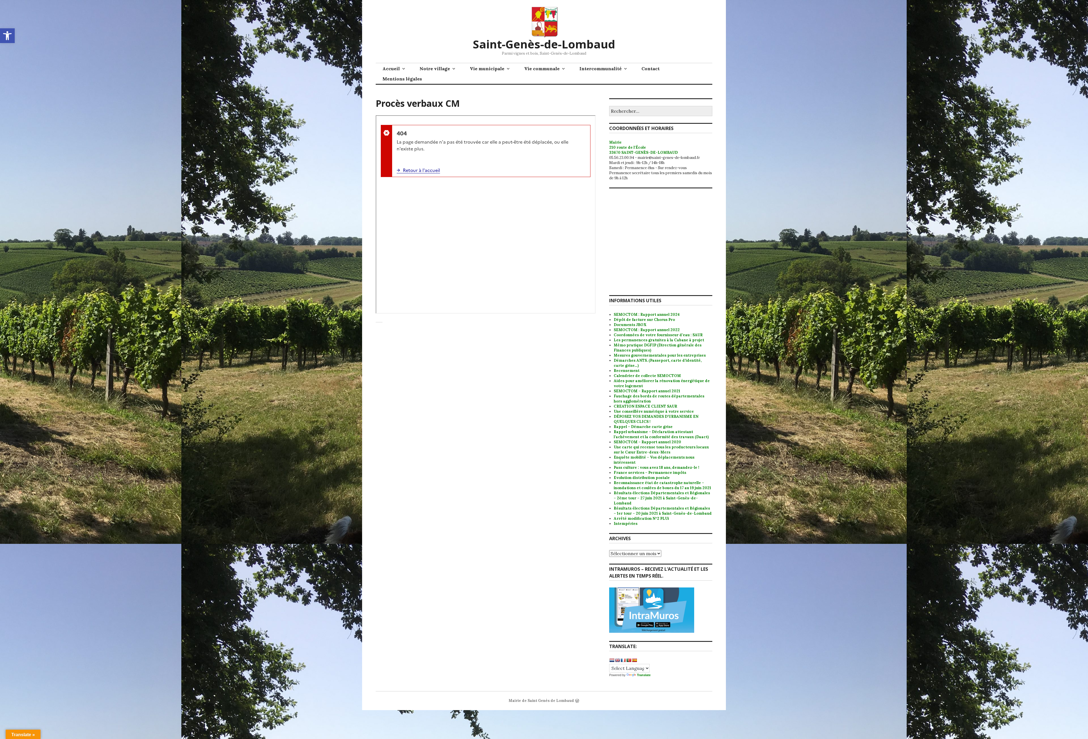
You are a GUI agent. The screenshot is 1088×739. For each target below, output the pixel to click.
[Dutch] (611, 660)
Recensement (626, 370)
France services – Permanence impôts (650, 472)
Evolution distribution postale (642, 477)
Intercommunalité (600, 68)
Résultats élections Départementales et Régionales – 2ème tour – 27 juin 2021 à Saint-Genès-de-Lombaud (662, 498)
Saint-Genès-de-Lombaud (544, 44)
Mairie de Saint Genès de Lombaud (541, 700)
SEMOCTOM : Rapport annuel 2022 (647, 329)
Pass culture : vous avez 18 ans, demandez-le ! (656, 467)
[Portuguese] (628, 660)
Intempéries (626, 523)
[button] (7, 35)
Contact (650, 68)
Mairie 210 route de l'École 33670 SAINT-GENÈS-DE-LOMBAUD (643, 147)
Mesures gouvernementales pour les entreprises (660, 355)
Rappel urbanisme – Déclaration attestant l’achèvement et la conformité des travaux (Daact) (661, 434)
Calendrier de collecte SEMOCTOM (647, 375)
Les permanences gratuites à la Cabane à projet (659, 340)
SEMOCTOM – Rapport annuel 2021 (647, 391)
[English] (617, 660)
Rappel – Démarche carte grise (643, 426)
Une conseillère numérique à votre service (654, 411)
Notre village (435, 68)
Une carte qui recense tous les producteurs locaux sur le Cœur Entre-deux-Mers (661, 450)
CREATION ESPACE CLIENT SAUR (645, 406)
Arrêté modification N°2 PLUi (641, 518)
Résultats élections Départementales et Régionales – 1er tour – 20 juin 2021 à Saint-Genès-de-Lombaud (663, 511)
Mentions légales (402, 79)
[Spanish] (634, 660)
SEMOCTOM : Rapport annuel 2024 (647, 314)
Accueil (391, 68)
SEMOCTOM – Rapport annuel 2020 (647, 442)
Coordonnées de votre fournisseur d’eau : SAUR (658, 335)
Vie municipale (487, 68)
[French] (623, 660)
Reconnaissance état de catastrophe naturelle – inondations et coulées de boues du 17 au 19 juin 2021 (662, 485)
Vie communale (542, 68)
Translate (644, 675)
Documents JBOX (630, 324)
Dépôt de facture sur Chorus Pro (644, 319)
